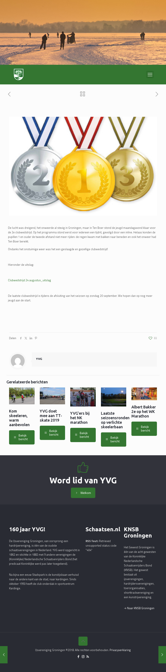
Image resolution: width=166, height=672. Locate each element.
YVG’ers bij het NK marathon (80, 417)
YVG (39, 358)
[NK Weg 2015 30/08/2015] (162, 654)
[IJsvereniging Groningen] (18, 74)
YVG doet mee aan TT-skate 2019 (51, 415)
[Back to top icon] (83, 641)
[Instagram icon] (83, 656)
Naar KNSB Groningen (140, 608)
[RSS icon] (87, 656)
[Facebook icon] (78, 656)
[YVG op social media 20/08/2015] (4, 654)
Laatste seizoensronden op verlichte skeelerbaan (115, 420)
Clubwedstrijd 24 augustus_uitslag (29, 280)
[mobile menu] (150, 74)
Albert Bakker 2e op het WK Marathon (143, 411)
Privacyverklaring (120, 650)
